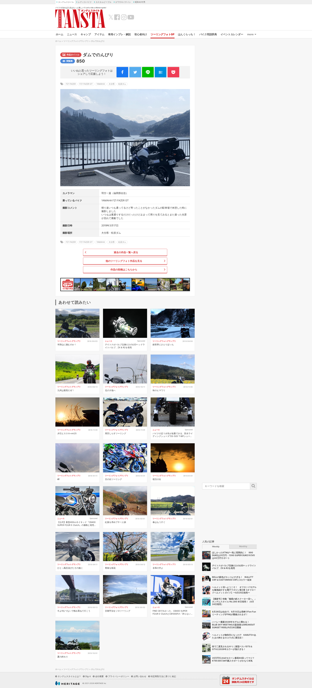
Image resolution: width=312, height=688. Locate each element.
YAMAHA (101, 84)
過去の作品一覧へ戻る (126, 252)
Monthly (243, 546)
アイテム (99, 34)
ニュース (72, 34)
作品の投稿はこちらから (123, 269)
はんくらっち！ (187, 34)
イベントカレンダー (232, 34)
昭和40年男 (140, 2)
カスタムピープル (103, 2)
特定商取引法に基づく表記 (163, 676)
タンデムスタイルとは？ (69, 676)
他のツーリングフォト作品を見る (124, 260)
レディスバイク (85, 2)
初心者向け (140, 34)
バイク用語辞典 (208, 34)
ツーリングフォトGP (162, 34)
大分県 (112, 84)
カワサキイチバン (123, 2)
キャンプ (86, 34)
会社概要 (99, 676)
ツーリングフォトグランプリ (76, 41)
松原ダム (122, 84)
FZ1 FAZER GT (86, 84)
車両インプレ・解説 (119, 34)
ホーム (59, 34)
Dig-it (88, 676)
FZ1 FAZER (71, 84)
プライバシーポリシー (118, 676)
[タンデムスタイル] (80, 18)
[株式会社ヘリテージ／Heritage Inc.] (67, 683)
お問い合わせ (140, 676)
